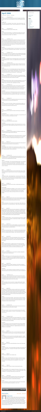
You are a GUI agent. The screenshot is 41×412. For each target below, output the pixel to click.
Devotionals (22, 8)
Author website (19, 393)
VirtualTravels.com (30, 27)
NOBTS (29, 25)
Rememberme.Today (31, 26)
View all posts (24, 393)
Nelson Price (29, 24)
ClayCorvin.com (30, 20)
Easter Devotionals (17, 8)
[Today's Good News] (20, 4)
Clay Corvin (8, 15)
